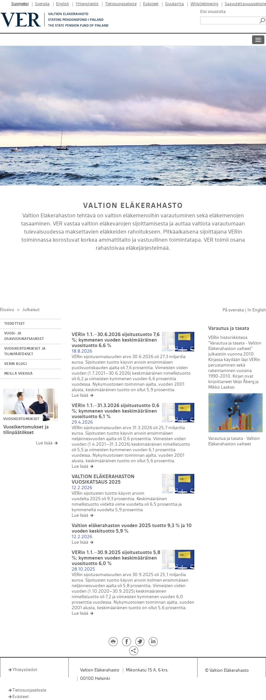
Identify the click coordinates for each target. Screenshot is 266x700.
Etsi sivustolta (213, 11)
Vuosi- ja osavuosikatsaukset (24, 336)
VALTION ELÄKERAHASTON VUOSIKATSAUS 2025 (103, 479)
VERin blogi (15, 364)
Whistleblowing (204, 4)
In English (257, 310)
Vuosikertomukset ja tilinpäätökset (25, 351)
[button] (263, 20)
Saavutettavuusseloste (245, 4)
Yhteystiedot (87, 4)
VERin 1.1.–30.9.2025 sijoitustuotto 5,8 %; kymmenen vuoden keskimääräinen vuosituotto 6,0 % (116, 558)
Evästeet (151, 4)
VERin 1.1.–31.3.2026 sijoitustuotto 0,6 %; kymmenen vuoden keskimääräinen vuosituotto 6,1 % (115, 411)
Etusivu (7, 309)
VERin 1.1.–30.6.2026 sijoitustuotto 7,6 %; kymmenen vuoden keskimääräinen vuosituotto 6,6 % (116, 340)
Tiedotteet (14, 324)
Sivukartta (174, 4)
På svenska (233, 310)
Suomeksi (20, 4)
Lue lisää (44, 443)
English (62, 4)
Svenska (42, 4)
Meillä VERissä (18, 374)
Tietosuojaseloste (121, 4)
